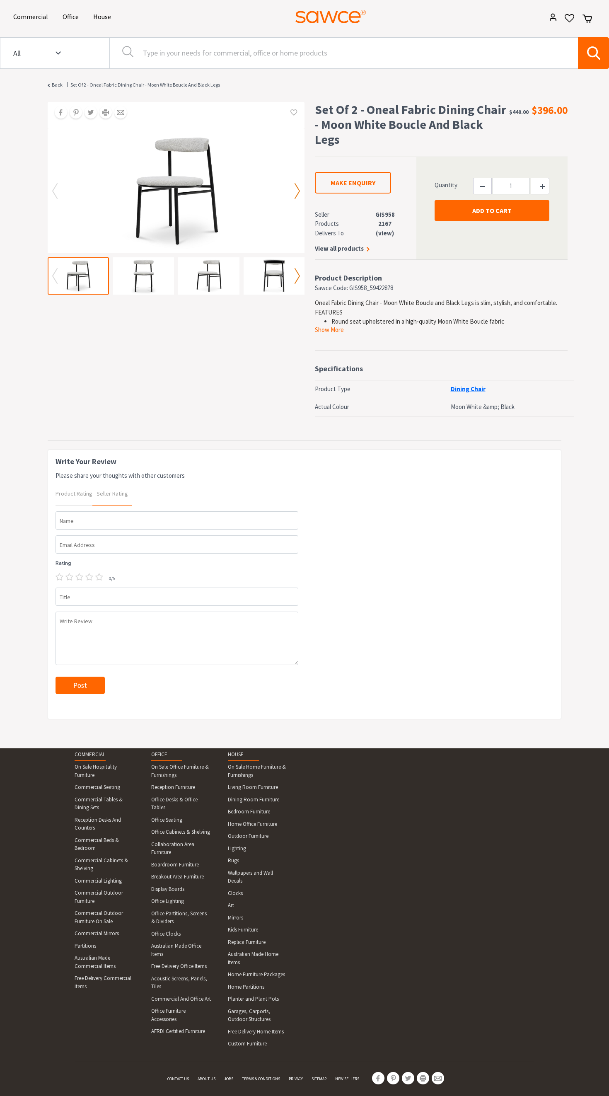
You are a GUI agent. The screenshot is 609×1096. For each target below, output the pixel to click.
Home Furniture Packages (256, 974)
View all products (339, 248)
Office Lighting (167, 901)
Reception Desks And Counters (98, 824)
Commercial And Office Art (181, 998)
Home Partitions (246, 986)
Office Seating (166, 819)
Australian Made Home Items (253, 958)
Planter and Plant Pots (253, 998)
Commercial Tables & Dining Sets (99, 803)
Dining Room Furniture (253, 799)
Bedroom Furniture (249, 811)
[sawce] (330, 16)
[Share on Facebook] (58, 113)
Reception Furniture (173, 787)
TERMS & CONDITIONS (261, 1078)
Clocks (235, 893)
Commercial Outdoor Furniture (99, 897)
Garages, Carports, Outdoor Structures (249, 1015)
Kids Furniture (243, 929)
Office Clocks (166, 933)
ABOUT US (206, 1078)
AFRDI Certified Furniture (178, 1031)
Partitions (85, 945)
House (103, 16)
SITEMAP (319, 1078)
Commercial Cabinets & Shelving (101, 864)
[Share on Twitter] (87, 113)
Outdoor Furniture (248, 836)
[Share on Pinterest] (72, 113)
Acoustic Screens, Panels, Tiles (179, 982)
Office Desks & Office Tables (174, 803)
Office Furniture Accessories (168, 1015)
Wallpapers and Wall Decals (250, 877)
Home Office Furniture (252, 823)
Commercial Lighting (98, 880)
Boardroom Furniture (175, 864)
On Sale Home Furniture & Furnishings (257, 771)
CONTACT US (178, 1078)
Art (231, 905)
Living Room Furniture (253, 787)
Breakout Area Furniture (177, 876)
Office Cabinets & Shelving (180, 831)
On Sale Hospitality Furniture (96, 771)
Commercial (32, 16)
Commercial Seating (97, 787)
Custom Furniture (247, 1043)
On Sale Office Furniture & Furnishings (180, 771)
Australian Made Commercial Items (95, 962)
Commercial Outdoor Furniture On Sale (99, 917)
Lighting (237, 848)
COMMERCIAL (90, 754)
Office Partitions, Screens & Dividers (179, 917)
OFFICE (159, 754)
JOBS (228, 1078)
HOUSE (236, 754)
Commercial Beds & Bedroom (97, 844)
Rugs (233, 860)
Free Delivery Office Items (179, 966)
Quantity (446, 185)
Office (72, 16)
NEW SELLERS (347, 1078)
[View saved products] (566, 21)
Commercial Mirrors (97, 933)
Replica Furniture (247, 942)
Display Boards (167, 889)
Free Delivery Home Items (256, 1031)
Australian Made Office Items (176, 950)
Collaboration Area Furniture (172, 848)
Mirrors (235, 917)
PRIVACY (296, 1078)
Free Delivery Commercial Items (103, 982)
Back (57, 85)
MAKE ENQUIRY (353, 183)
